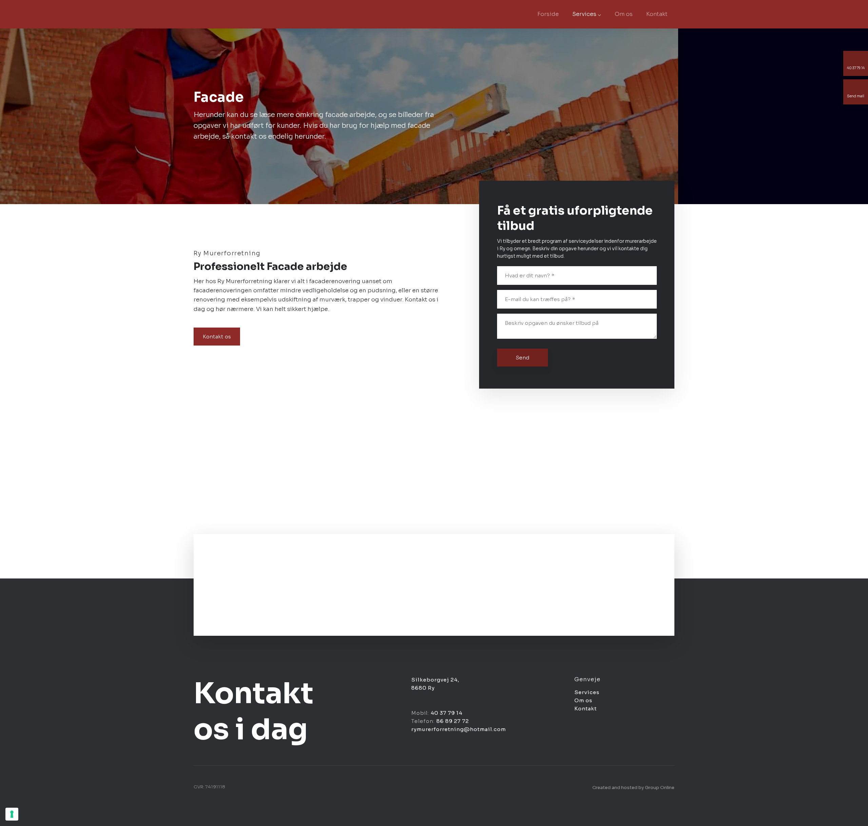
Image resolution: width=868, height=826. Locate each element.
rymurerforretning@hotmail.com (458, 729)
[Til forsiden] (229, 14)
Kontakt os (217, 336)
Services (586, 692)
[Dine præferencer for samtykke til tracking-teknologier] (11, 814)
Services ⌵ (586, 14)
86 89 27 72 (452, 721)
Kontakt (657, 14)
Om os (624, 14)
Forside (548, 14)
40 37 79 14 (446, 713)
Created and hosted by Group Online (633, 787)
